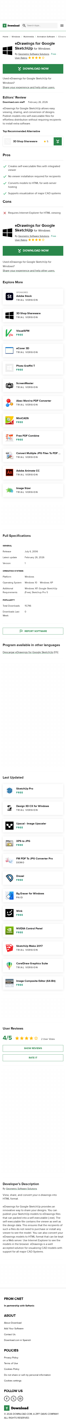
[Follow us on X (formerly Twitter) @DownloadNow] (13, 1398)
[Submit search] (24, 25)
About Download (12, 1323)
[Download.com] (11, 25)
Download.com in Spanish (17, 1340)
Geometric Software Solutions (21, 1188)
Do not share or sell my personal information (27, 1375)
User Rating (21, 57)
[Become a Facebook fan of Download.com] (6, 1398)
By (32, 54)
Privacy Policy (11, 1357)
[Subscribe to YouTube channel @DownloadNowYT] (20, 1398)
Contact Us (10, 1334)
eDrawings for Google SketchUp (35, 46)
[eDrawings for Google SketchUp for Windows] (7, 50)
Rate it (33, 1057)
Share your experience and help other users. (29, 87)
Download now (36, 69)
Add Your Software (14, 1328)
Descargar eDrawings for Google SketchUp (28, 652)
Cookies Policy (11, 1369)
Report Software (36, 631)
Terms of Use (11, 1363)
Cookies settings (12, 1380)
